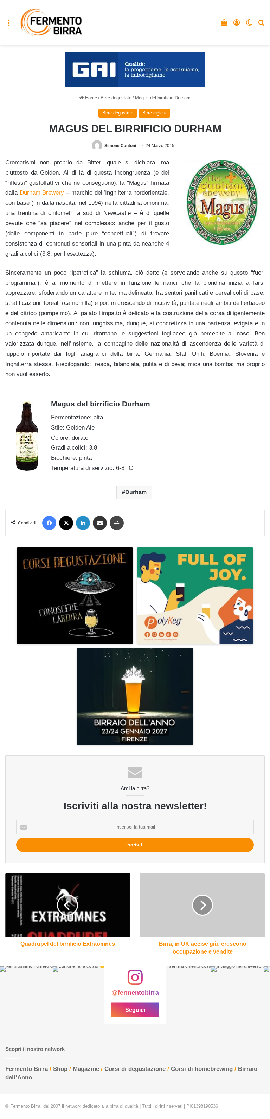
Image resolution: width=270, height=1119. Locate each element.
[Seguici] (135, 980)
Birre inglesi (154, 113)
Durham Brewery (42, 192)
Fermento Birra (26, 1069)
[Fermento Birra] (51, 22)
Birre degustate (116, 97)
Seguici (135, 1010)
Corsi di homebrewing (202, 1069)
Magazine (86, 1069)
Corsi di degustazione (135, 1069)
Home (90, 97)
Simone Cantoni (120, 145)
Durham (136, 492)
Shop (60, 1069)
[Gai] (135, 69)
